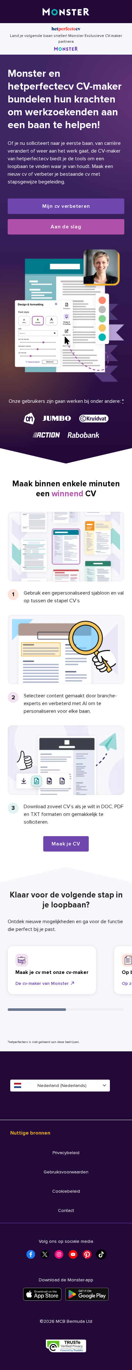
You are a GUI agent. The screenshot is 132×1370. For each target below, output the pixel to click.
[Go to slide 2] (95, 1009)
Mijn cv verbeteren (66, 206)
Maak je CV (66, 844)
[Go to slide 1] (37, 1009)
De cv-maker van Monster (42, 983)
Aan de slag (66, 227)
